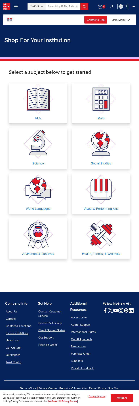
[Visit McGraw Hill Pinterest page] (126, 310)
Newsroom (12, 340)
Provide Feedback (82, 368)
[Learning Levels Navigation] (16, 6)
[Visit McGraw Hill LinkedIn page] (131, 310)
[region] (69, 398)
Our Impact (13, 355)
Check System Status (51, 330)
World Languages (38, 208)
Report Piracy (97, 388)
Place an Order (47, 344)
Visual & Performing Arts (101, 208)
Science (38, 163)
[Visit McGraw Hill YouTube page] (115, 310)
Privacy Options (97, 396)
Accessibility (79, 317)
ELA (38, 118)
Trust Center (13, 362)
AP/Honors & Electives (38, 253)
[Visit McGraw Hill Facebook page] (105, 310)
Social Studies (101, 163)
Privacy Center (48, 388)
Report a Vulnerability (73, 388)
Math (101, 118)
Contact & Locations (18, 326)
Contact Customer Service (49, 313)
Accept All (122, 398)
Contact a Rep (96, 19)
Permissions (78, 346)
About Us (11, 311)
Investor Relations (17, 333)
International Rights (83, 332)
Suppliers (77, 361)
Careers (11, 318)
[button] (112, 6)
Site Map (113, 388)
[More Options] (133, 6)
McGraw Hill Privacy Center (62, 401)
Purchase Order (80, 353)
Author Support (80, 324)
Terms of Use (28, 388)
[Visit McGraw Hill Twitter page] (110, 310)
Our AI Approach (81, 339)
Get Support (46, 337)
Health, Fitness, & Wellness (101, 253)
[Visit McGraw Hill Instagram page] (120, 310)
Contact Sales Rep (50, 323)
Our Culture (13, 347)
